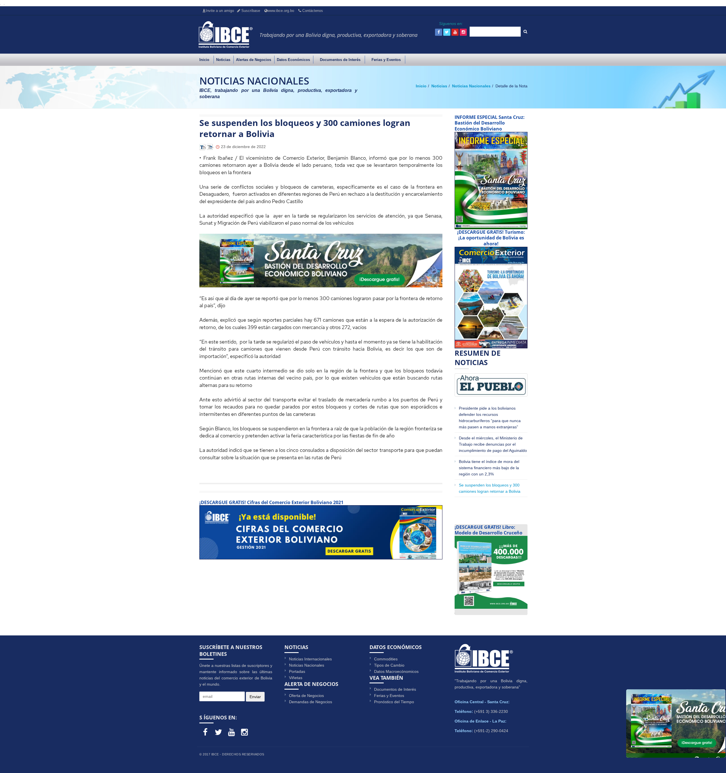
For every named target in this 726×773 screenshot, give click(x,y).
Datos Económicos (293, 60)
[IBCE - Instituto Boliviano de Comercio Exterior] (225, 34)
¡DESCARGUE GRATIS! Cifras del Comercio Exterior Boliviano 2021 (271, 502)
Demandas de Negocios (310, 702)
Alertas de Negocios (253, 60)
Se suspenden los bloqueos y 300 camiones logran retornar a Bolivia (489, 488)
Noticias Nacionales (471, 86)
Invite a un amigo (220, 11)
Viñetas (295, 677)
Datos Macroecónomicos (396, 671)
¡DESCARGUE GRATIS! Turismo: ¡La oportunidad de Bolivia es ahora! (491, 238)
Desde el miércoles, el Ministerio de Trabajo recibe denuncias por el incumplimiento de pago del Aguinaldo (493, 444)
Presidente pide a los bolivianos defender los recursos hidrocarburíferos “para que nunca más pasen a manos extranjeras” (490, 417)
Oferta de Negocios (306, 695)
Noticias (223, 60)
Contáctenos (312, 11)
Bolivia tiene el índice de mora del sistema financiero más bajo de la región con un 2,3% (489, 467)
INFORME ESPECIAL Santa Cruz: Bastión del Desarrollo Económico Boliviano (490, 123)
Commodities (386, 659)
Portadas (297, 671)
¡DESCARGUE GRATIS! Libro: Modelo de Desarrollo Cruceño (488, 530)
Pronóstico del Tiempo (394, 702)
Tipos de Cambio (389, 665)
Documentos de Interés (340, 60)
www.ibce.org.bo (280, 11)
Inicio (204, 60)
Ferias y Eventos (386, 60)
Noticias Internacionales (310, 659)
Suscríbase (250, 11)
